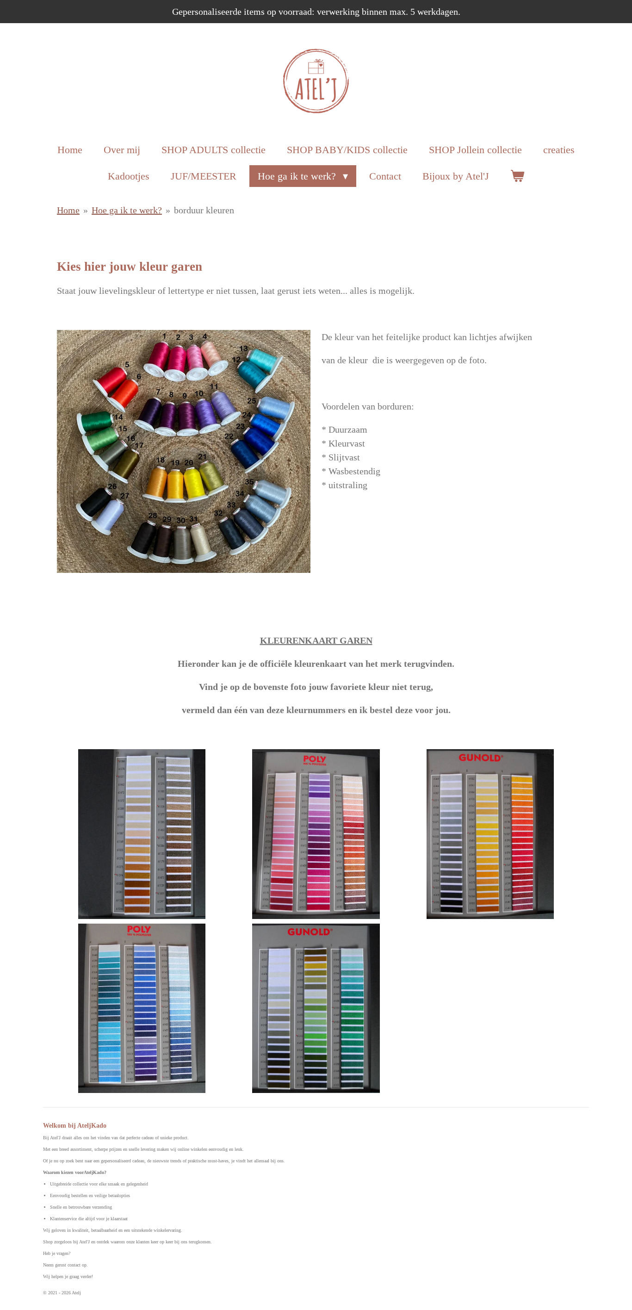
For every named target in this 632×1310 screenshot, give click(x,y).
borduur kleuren (204, 210)
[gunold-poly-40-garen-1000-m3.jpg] (316, 834)
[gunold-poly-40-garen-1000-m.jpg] (316, 1008)
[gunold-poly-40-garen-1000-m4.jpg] (142, 834)
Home (68, 210)
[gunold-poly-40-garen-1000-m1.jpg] (142, 1008)
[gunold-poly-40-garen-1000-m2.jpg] (490, 834)
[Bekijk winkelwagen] (517, 176)
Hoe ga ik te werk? (127, 210)
